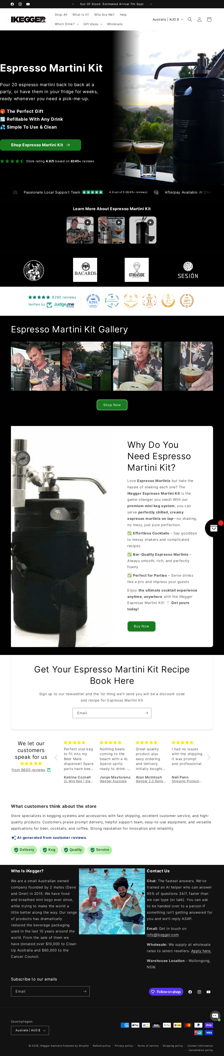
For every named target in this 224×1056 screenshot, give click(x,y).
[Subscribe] (146, 713)
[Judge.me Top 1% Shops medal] (168, 301)
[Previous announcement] (73, 4)
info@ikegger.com (163, 934)
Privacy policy (124, 1045)
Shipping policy (173, 1045)
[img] (31, 763)
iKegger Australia (51, 1045)
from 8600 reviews (28, 770)
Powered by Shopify (76, 1045)
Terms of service (148, 1045)
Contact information (200, 1045)
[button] (66, 24)
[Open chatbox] (215, 1016)
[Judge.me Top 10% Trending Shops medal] (187, 301)
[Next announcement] (151, 4)
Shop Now (112, 405)
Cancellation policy (201, 1050)
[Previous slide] (69, 230)
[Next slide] (154, 230)
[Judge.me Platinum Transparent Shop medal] (112, 301)
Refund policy (101, 1045)
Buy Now (141, 626)
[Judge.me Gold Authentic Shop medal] (131, 301)
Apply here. (201, 951)
